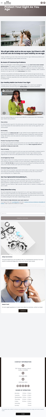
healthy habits (23, 86)
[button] (2, 3)
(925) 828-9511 (23, 376)
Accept (23, 414)
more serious (21, 71)
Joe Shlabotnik (15, 202)
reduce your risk (14, 132)
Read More (23, 264)
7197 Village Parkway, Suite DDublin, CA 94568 (23, 369)
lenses (24, 66)
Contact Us (23, 310)
